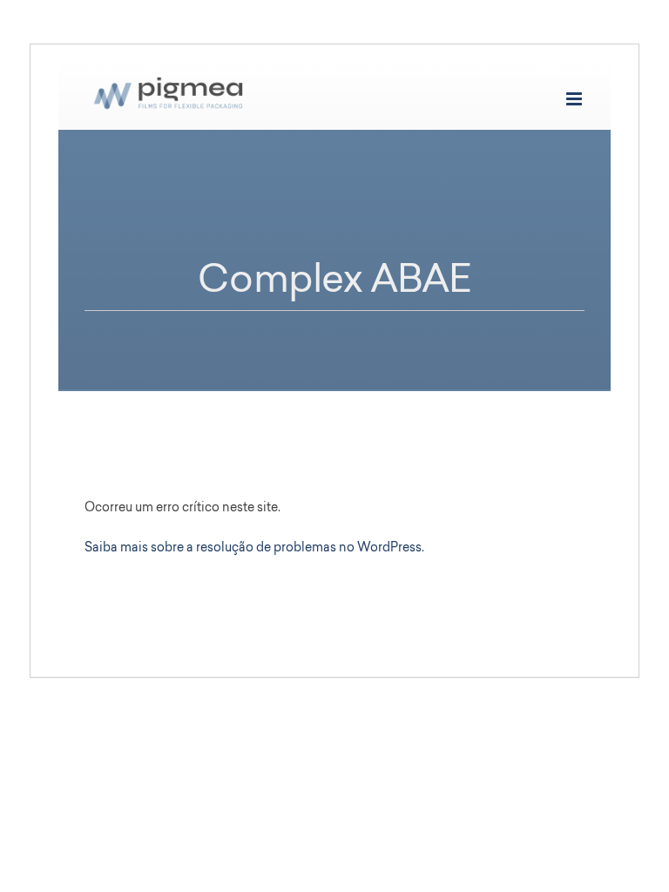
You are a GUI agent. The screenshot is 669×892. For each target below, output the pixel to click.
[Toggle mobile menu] (575, 99)
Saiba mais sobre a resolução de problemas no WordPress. (254, 549)
